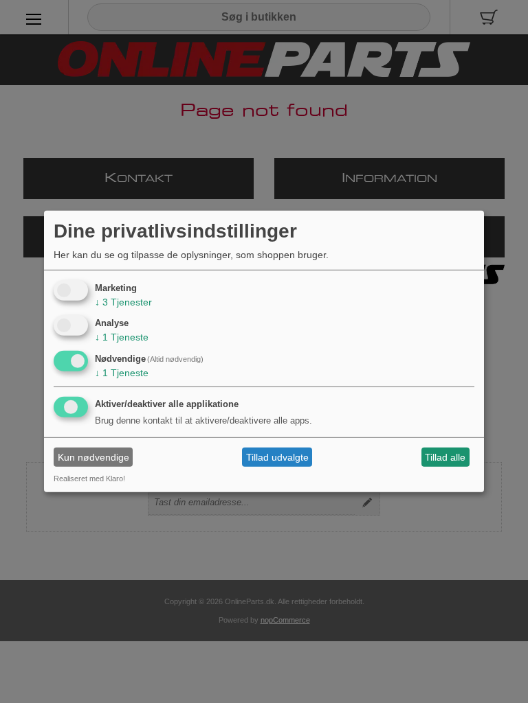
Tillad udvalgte (277, 457)
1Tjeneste (121, 337)
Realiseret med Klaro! (89, 478)
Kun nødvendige (93, 457)
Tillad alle (445, 457)
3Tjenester (123, 301)
